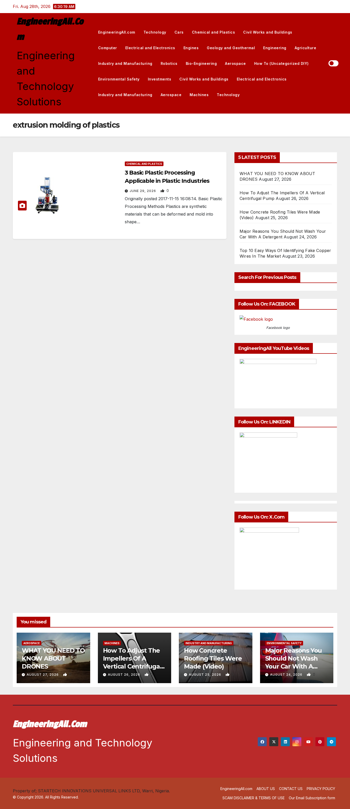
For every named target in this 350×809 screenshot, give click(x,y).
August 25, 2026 (205, 674)
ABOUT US (265, 788)
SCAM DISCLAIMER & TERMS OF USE (253, 798)
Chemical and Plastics (213, 32)
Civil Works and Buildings (267, 32)
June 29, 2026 (143, 191)
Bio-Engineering (201, 63)
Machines (199, 95)
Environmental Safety (119, 79)
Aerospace (235, 63)
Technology (154, 32)
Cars (179, 32)
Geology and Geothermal (231, 48)
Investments (159, 79)
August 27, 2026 (43, 674)
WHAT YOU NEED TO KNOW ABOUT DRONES (53, 658)
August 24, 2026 (286, 674)
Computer (107, 48)
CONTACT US (291, 788)
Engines (191, 48)
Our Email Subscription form (312, 798)
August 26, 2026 (124, 674)
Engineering (274, 48)
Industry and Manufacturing (125, 63)
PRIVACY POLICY (321, 788)
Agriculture (305, 48)
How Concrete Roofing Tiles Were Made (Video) (213, 658)
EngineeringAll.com (116, 32)
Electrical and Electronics (150, 48)
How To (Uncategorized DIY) (281, 63)
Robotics (169, 63)
